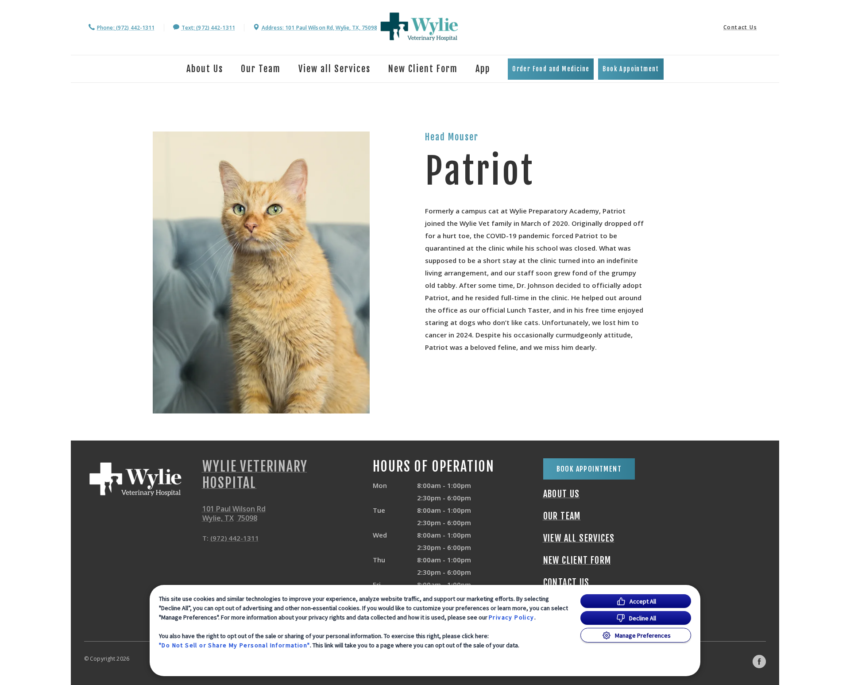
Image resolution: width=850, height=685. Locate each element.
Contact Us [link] (740, 27)
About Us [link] (561, 494)
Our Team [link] (261, 68)
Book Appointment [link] (631, 69)
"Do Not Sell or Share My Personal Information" (234, 645)
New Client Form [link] (423, 68)
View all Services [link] (334, 68)
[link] (419, 26)
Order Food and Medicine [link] (550, 69)
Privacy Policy (511, 617)
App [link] (482, 68)
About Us (204, 68)
